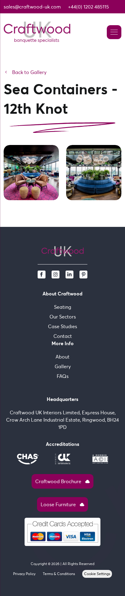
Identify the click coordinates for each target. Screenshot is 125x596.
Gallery (63, 366)
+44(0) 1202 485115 (88, 7)
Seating (62, 307)
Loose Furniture (62, 504)
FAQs (63, 376)
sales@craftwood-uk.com (32, 7)
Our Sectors (62, 317)
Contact (62, 336)
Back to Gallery (25, 72)
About (62, 357)
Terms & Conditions (59, 573)
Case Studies (62, 326)
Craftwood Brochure (62, 481)
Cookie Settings (97, 573)
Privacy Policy (24, 573)
